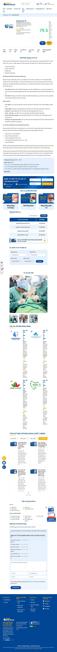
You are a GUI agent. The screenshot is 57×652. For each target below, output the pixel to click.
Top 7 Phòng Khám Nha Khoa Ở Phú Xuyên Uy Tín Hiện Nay (42, 445)
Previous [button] (3, 201)
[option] (11, 201)
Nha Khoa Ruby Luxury (24, 385)
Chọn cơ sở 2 (26, 258)
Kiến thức (49, 8)
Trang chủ (4, 10)
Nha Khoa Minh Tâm (24, 335)
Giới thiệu (9, 8)
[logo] (9, 3)
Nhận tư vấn (42, 43)
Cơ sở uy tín (17, 8)
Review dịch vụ (30, 8)
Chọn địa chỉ (33, 252)
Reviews (33, 602)
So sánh (40, 261)
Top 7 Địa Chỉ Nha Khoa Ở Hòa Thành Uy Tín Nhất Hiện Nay (22, 472)
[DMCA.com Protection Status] (33, 626)
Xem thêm (7, 171)
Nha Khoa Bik (20, 21)
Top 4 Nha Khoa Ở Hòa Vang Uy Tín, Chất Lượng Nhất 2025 (22, 445)
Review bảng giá (40, 8)
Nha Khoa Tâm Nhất (44, 335)
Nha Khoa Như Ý (44, 384)
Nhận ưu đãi (49, 43)
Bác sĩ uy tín (23, 10)
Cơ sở (10, 15)
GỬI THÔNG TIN (47, 183)
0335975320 (35, 623)
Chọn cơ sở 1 (14, 258)
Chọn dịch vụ (14, 252)
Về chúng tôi (7, 600)
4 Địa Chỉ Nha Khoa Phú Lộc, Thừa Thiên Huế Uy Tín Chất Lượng (42, 472)
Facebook (47, 601)
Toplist (32, 600)
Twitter (47, 603)
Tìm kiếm (43, 215)
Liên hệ (6, 602)
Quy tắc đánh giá (34, 581)
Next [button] (54, 201)
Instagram (47, 606)
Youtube (47, 608)
